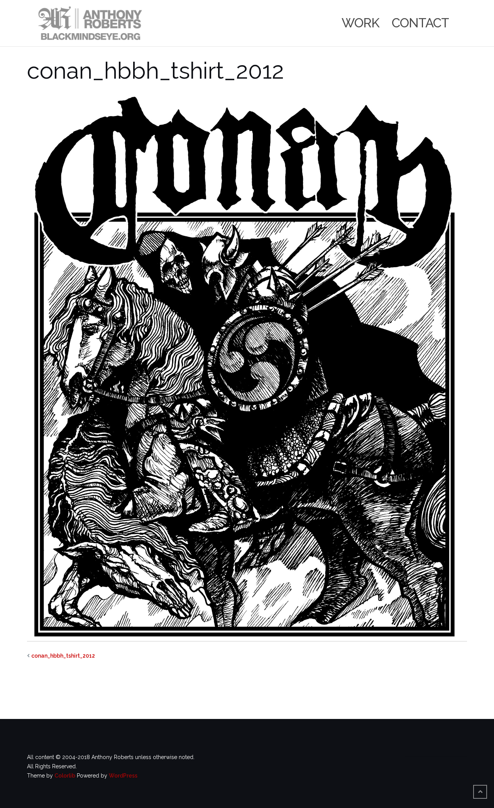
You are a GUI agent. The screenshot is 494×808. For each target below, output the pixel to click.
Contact (420, 22)
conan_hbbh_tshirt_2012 (63, 656)
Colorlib (64, 776)
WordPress (123, 776)
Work (360, 22)
